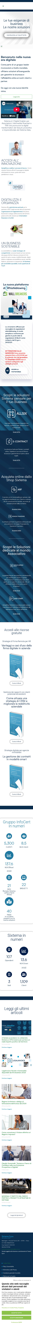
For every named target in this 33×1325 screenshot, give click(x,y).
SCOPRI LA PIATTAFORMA (16, 370)
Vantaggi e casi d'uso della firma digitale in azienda (17, 647)
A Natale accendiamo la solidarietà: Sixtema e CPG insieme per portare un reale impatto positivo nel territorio (16, 1040)
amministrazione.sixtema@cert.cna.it (11, 1249)
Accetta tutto (16, 1313)
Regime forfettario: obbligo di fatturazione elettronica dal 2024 (14, 1102)
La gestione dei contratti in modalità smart (17, 758)
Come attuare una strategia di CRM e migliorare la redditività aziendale (17, 702)
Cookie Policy (7, 1263)
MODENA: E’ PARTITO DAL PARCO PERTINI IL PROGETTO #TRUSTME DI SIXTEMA (16, 1198)
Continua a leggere (7, 1047)
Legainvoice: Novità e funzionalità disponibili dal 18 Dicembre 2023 (14, 1072)
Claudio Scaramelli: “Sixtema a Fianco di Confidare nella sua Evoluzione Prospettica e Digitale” (16, 1165)
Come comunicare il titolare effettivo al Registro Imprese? (16, 1133)
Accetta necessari (16, 1317)
